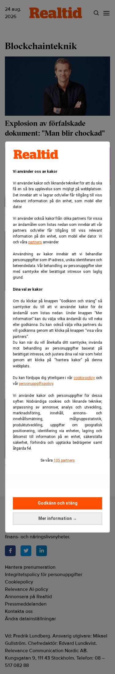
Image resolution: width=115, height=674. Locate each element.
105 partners (64, 460)
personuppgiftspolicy (36, 384)
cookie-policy (84, 378)
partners (35, 242)
